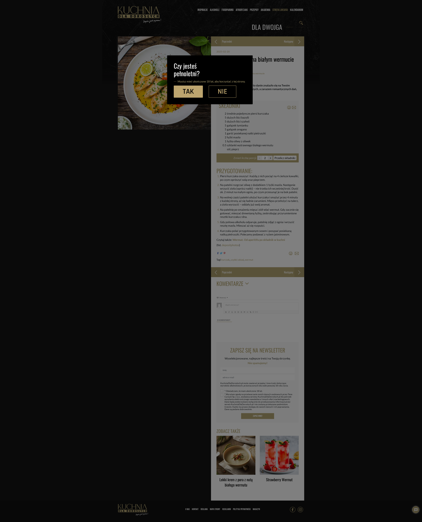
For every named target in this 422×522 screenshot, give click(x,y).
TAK (188, 91)
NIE (222, 91)
